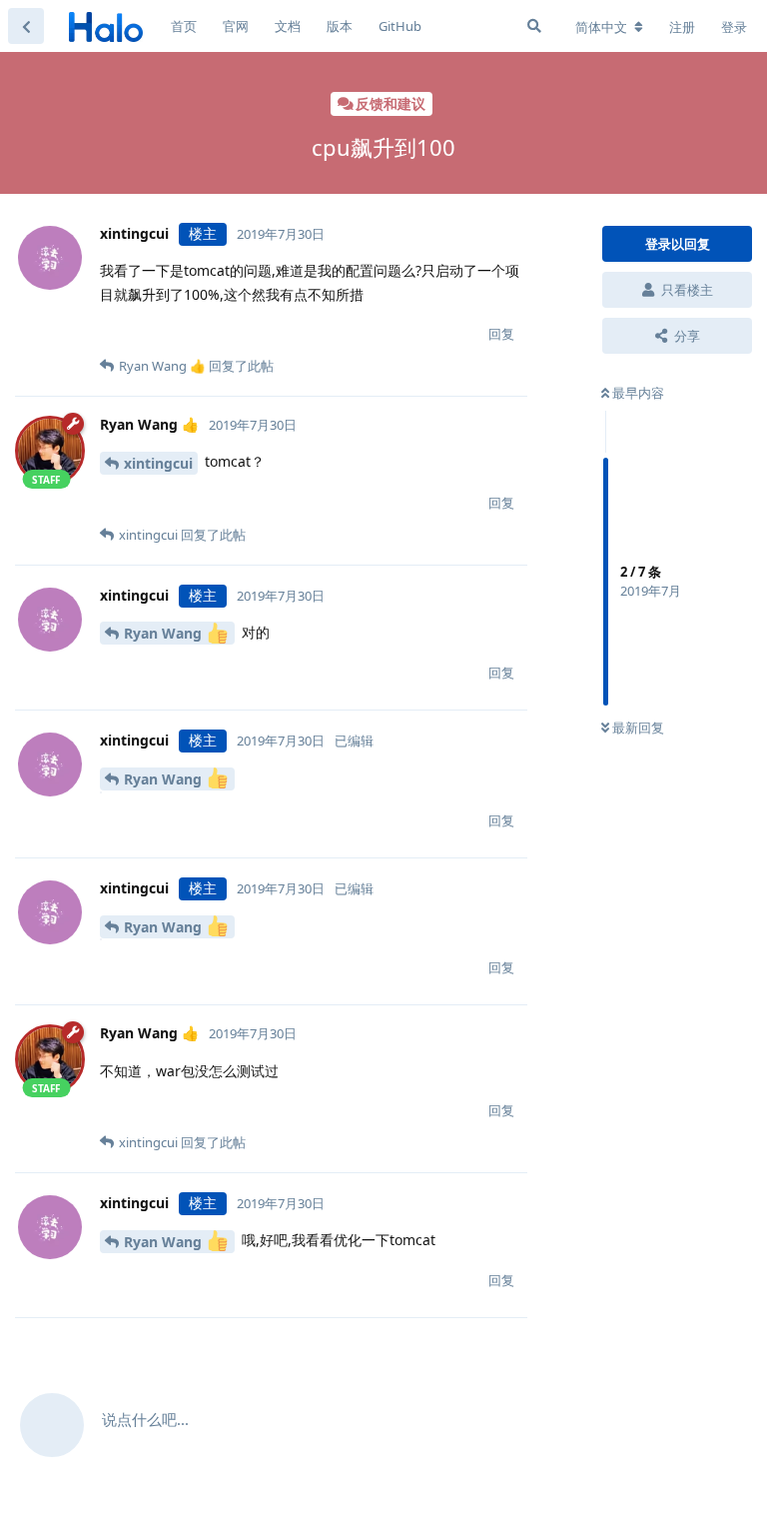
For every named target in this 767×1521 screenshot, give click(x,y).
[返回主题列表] (26, 26)
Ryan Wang (165, 633)
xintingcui (158, 463)
